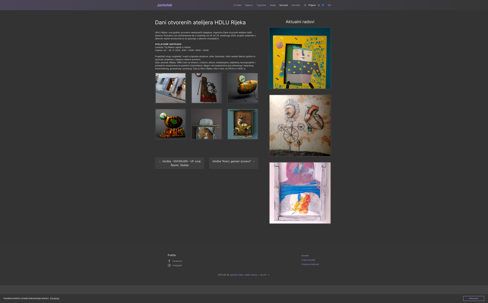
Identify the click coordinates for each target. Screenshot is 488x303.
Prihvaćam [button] (473, 298)
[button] (170, 88)
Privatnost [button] (54, 298)
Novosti (283, 5)
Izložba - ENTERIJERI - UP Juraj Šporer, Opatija (181, 163)
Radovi (249, 5)
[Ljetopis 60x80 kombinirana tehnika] (300, 192)
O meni (237, 5)
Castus (253, 274)
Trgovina (261, 5)
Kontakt (296, 5)
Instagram (177, 265)
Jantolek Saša (236, 274)
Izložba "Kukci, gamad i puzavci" (231, 161)
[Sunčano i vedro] (300, 58)
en (329, 5)
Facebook (177, 261)
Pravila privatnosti (310, 264)
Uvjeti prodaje (308, 260)
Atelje (273, 5)
